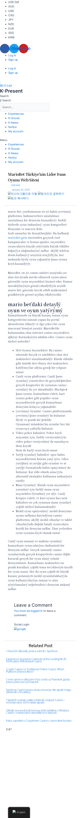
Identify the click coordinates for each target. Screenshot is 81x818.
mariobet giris (17, 237)
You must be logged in (28, 611)
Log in (12, 55)
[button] (40, 140)
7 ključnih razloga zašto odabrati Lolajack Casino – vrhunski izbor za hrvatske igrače (35, 701)
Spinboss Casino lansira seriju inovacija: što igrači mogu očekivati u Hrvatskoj (38, 691)
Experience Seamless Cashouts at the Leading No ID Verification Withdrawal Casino (36, 660)
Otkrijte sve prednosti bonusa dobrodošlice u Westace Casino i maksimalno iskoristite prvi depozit (37, 711)
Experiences (16, 113)
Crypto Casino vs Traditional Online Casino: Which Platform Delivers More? (35, 670)
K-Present (11, 91)
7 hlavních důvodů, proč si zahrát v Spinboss (31, 651)
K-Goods (14, 118)
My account (15, 131)
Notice (12, 127)
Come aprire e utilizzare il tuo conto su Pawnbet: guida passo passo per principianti (38, 680)
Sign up (13, 59)
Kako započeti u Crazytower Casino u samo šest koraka (38, 720)
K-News (13, 122)
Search (4, 96)
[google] (20, 629)
